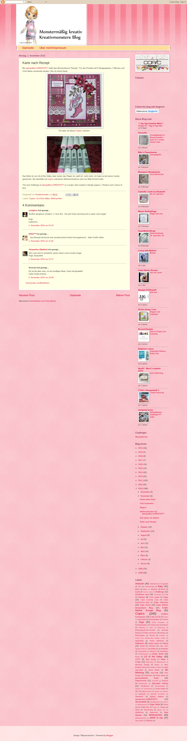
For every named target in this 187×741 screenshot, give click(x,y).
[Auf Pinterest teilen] (77, 194)
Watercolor (154, 712)
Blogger (110, 735)
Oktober (144, 527)
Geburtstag (139, 641)
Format (152, 635)
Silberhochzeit (146, 691)
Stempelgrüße (155, 155)
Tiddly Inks (145, 707)
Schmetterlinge (160, 686)
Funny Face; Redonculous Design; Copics (150, 638)
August (144, 535)
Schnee (137, 688)
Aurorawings (149, 587)
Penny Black (160, 675)
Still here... (154, 292)
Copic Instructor (161, 602)
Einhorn (165, 625)
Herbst (142, 646)
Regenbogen (143, 683)
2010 (140, 488)
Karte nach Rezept (148, 522)
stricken (165, 702)
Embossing (161, 627)
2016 (140, 464)
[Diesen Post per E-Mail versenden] (66, 194)
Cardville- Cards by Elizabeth (151, 192)
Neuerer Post (26, 295)
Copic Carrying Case (150, 600)
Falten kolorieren (150, 633)
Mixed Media (154, 670)
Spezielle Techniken (158, 694)
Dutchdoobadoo (141, 625)
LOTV (137, 659)
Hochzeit (152, 646)
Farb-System (140, 635)
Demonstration (153, 619)
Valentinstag (148, 710)
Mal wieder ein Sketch (149, 518)
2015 (140, 468)
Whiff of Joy (156, 718)
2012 (140, 480)
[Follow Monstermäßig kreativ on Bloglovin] (147, 113)
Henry (165, 643)
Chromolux (157, 594)
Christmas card (142, 594)
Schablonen (145, 686)
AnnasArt (142, 133)
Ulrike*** (32, 234)
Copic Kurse (145, 605)
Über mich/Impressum (52, 47)
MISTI (160, 667)
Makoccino (149, 662)
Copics (79, 131)
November (145, 496)
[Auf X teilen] (72, 194)
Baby (160, 586)
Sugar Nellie (154, 704)
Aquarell (165, 584)
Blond (163, 589)
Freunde (162, 635)
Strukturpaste (142, 704)
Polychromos (140, 681)
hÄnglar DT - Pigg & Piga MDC (150, 126)
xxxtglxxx (33, 210)
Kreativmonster (143, 654)
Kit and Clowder (145, 329)
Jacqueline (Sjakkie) (38, 249)
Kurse (137, 657)
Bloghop (154, 589)
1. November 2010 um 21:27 (41, 259)
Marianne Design (142, 665)
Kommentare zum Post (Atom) (42, 301)
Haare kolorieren (157, 641)
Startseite (28, 47)
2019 (140, 452)
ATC (139, 587)
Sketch (157, 691)
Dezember (145, 492)
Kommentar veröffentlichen (37, 283)
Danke (166, 617)
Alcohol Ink (154, 584)
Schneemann (147, 688)
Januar (144, 564)
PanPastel (148, 675)
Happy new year (156, 214)
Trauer (154, 707)
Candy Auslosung (157, 393)
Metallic (152, 667)
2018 (140, 456)
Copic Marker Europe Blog (151, 609)
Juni (143, 543)
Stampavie (139, 697)
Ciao (166, 594)
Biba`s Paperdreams (147, 152)
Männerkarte (161, 662)
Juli (142, 539)
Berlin (137, 589)
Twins (137, 710)
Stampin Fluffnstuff (147, 290)
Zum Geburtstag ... (157, 373)
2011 (140, 485)
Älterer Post (123, 295)
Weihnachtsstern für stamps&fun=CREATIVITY (152, 513)
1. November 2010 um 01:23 (41, 225)
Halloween (139, 643)
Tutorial (163, 707)
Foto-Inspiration (147, 503)
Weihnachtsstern (140, 718)
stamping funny (145, 410)
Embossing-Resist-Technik (145, 630)
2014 (140, 472)
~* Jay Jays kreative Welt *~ (151, 123)
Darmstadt (141, 619)
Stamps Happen (157, 697)
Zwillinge (149, 721)
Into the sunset (156, 273)
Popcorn (165, 681)
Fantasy (163, 633)
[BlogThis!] (69, 194)
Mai (142, 547)
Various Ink (161, 710)
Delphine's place (146, 349)
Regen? (143, 507)
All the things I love (147, 309)
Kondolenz (164, 651)
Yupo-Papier (139, 720)
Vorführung (139, 712)
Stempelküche (141, 437)
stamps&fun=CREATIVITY (37, 68)
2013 (140, 476)
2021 (140, 448)
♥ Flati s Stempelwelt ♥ (148, 390)
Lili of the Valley (43, 198)
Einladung (142, 627)
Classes (141, 597)
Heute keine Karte (148, 499)
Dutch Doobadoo (158, 622)
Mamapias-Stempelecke (149, 172)
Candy (137, 592)
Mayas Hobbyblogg (147, 211)
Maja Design (151, 659)
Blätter (145, 589)
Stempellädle (140, 702)
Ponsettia (155, 681)
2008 (140, 573)
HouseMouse (153, 649)
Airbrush (139, 583)
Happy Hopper (154, 643)
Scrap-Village (160, 689)
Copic (165, 597)
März (143, 555)
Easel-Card (155, 625)
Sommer (165, 691)
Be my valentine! (156, 194)
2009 (140, 569)
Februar (144, 559)
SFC (137, 691)
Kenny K (153, 651)
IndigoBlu (164, 649)
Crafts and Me (155, 617)
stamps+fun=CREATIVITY (146, 699)
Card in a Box (147, 592)
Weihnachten (56, 198)
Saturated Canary (160, 683)
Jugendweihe (142, 651)
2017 (140, 460)
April (143, 551)
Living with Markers (147, 251)
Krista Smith (157, 654)
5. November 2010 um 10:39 (41, 277)
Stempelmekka (155, 702)
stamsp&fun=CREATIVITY (53, 185)
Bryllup (153, 253)
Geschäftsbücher (157, 174)
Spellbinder (142, 694)
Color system (154, 597)
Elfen (151, 627)
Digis (141, 622)
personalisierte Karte (147, 678)
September (146, 531)
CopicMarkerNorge (147, 231)
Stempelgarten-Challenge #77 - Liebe (156, 414)
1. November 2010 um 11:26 (41, 241)
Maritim (157, 665)
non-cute (154, 673)
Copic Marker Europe (148, 270)
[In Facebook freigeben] (74, 194)
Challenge (159, 592)
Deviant (165, 619)
